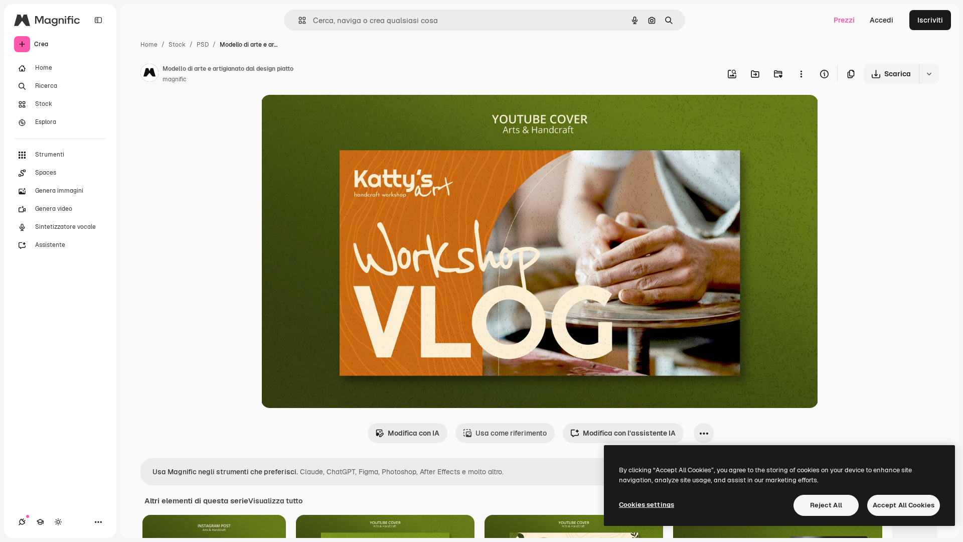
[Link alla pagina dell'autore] (149, 74)
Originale (327, 114)
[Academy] (40, 522)
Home (148, 45)
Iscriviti (930, 20)
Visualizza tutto (275, 500)
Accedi (881, 20)
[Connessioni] (22, 522)
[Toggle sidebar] (98, 20)
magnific (175, 79)
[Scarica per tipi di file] (929, 74)
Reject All (826, 505)
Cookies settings (646, 504)
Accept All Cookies (903, 505)
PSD (203, 45)
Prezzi (844, 20)
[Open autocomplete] (298, 20)
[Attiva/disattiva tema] (58, 522)
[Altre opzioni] (801, 74)
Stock (177, 45)
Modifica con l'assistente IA (629, 433)
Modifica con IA (413, 433)
